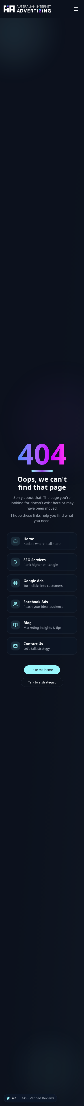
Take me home (42, 670)
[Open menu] (75, 8)
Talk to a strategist (42, 682)
